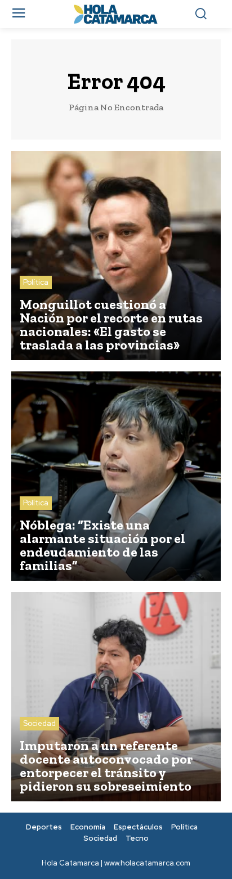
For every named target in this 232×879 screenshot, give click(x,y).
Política (35, 282)
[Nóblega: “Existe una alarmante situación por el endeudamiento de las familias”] (116, 476)
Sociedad (39, 723)
